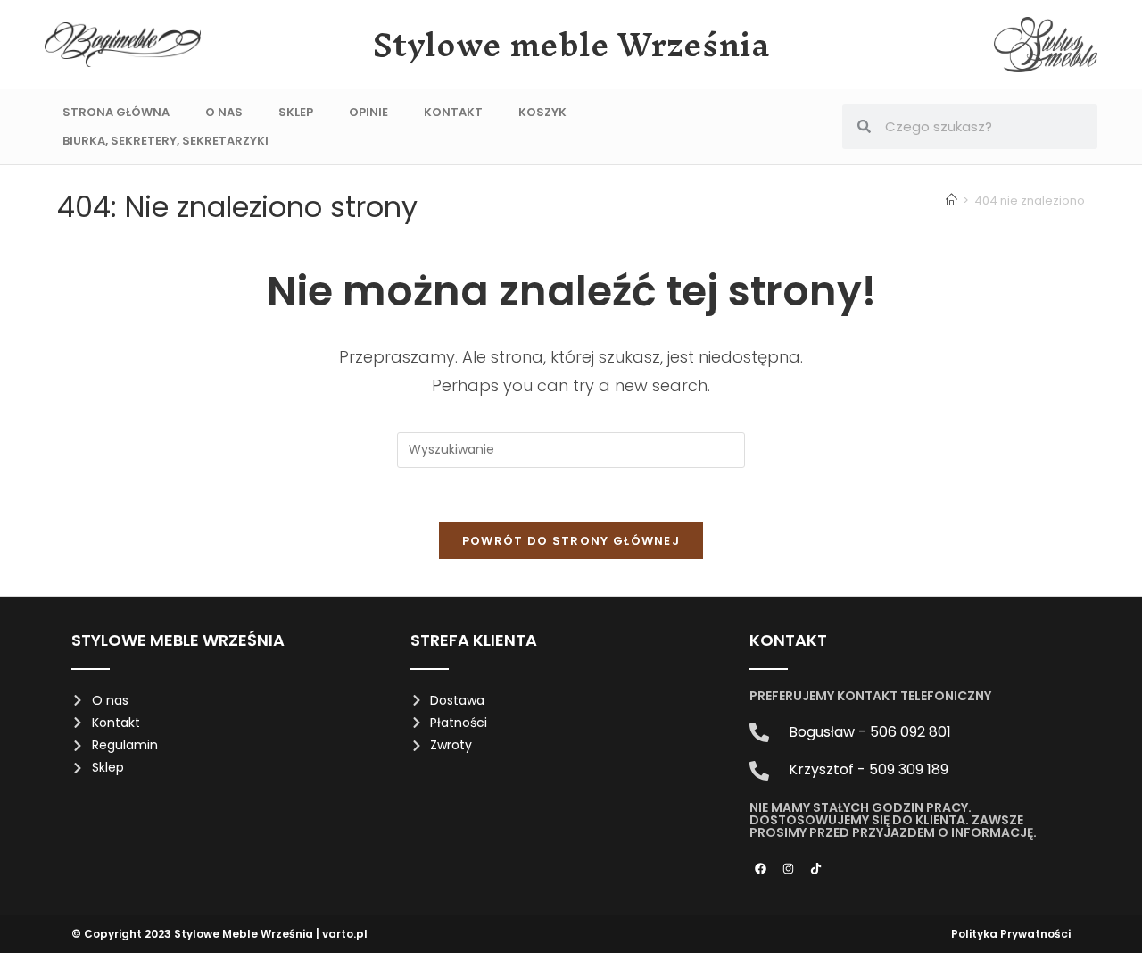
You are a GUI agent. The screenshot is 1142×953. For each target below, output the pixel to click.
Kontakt (453, 112)
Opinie (368, 112)
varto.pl (345, 933)
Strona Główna (116, 112)
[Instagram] (788, 868)
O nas (224, 112)
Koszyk (542, 112)
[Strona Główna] (951, 200)
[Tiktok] (816, 868)
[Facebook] (761, 868)
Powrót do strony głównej (571, 540)
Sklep (295, 112)
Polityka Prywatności (1011, 933)
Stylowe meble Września (571, 44)
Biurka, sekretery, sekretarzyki (165, 140)
